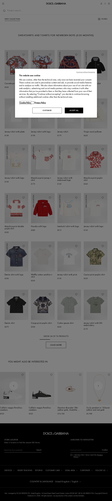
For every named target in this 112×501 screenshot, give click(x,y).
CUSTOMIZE (47, 110)
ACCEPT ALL (74, 110)
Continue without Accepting (85, 72)
